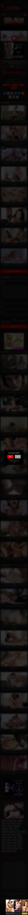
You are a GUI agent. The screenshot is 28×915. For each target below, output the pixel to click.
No (18, 456)
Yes (10, 456)
